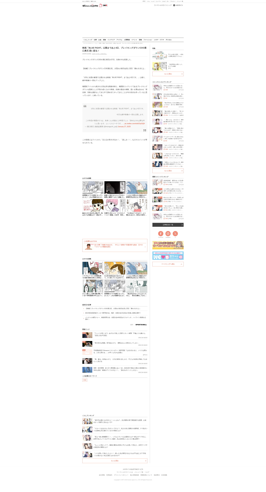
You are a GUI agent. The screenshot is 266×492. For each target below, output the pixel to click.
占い (168, 1)
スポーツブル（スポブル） (99, 54)
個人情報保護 (134, 475)
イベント (134, 40)
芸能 (140, 40)
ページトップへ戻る (168, 264)
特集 (153, 48)
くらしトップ (87, 40)
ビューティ (158, 1)
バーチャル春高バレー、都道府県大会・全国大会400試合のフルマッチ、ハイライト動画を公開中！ (115, 318)
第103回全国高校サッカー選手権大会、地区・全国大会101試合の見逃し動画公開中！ (113, 313)
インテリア (111, 40)
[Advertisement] (133, 23)
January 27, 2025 (124, 126)
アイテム (119, 40)
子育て (144, 1)
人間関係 (127, 40)
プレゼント (172, 1)
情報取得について (146, 475)
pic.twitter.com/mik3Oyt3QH (135, 123)
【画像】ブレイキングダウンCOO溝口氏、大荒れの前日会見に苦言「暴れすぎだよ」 (113, 308)
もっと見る (114, 461)
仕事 (95, 40)
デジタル (169, 40)
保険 (104, 40)
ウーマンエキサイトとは (125, 472)
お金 (99, 40)
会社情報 (102, 475)
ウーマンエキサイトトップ (163, 5)
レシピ (153, 1)
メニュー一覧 (180, 1)
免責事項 (157, 475)
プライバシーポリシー (121, 475)
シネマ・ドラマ (159, 40)
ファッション (147, 40)
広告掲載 (164, 475)
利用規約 (109, 475)
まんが (164, 1)
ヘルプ (147, 472)
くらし (148, 1)
